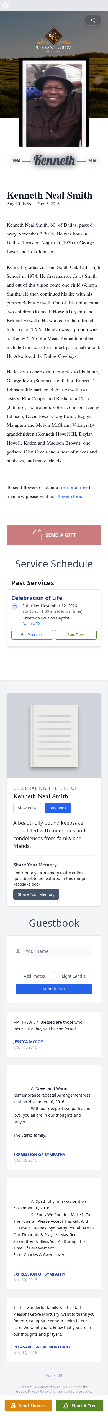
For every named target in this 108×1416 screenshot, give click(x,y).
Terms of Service (69, 1391)
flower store (69, 496)
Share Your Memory (36, 894)
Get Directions (32, 634)
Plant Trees (75, 634)
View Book (27, 807)
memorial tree (74, 487)
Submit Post (54, 988)
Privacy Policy (38, 1391)
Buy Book (57, 807)
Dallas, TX (31, 623)
